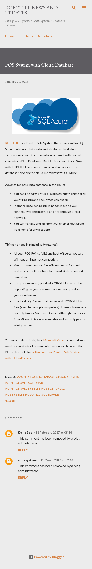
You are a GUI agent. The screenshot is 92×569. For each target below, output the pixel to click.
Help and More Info (38, 36)
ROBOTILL (12, 143)
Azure (22, 376)
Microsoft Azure (54, 340)
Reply (23, 450)
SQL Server (50, 394)
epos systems (27, 460)
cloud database (41, 376)
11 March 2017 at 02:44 (56, 460)
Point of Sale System (22, 388)
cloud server (67, 376)
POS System (14, 394)
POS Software (52, 388)
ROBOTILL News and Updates (31, 10)
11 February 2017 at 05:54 (54, 432)
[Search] (74, 7)
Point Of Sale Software (25, 382)
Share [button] (10, 401)
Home (9, 36)
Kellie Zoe (25, 432)
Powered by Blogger (48, 557)
